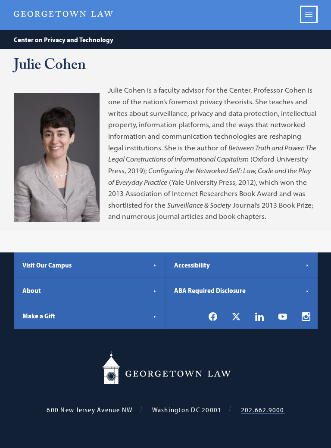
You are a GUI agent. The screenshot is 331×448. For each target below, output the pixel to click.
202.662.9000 (262, 410)
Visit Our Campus (47, 265)
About (31, 290)
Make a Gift (38, 316)
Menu (309, 14)
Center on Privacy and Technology (63, 39)
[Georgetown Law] (63, 14)
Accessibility (192, 265)
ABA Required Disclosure (210, 290)
